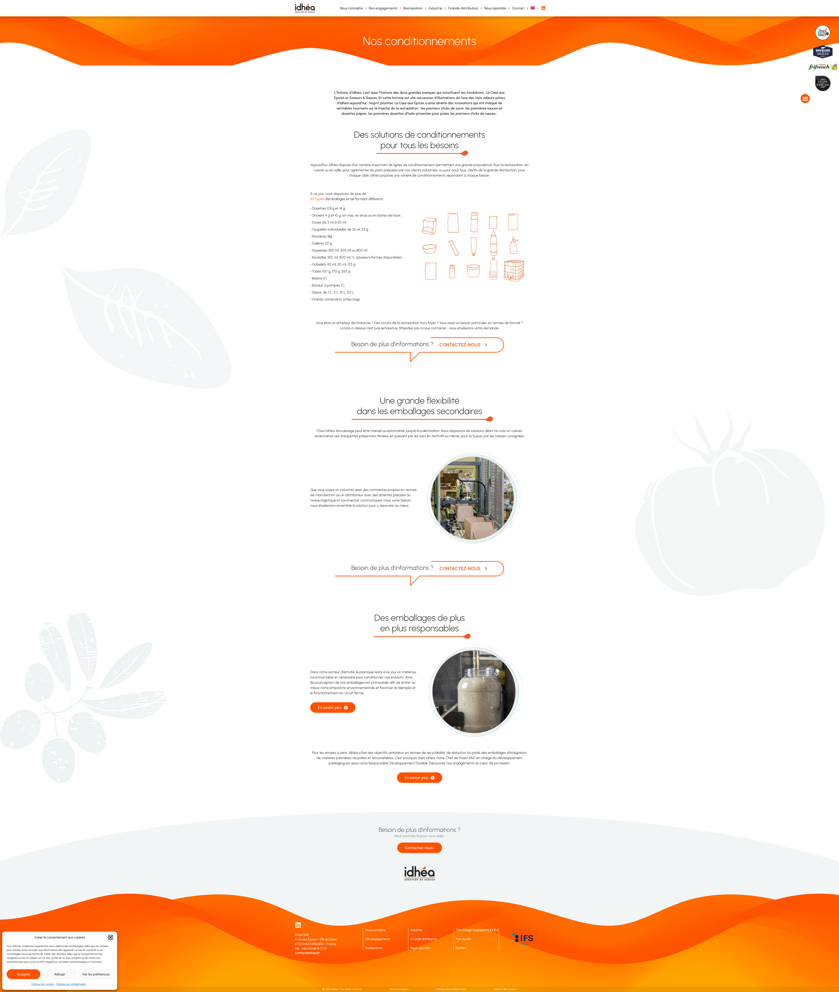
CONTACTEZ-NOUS (459, 344)
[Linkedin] (298, 925)
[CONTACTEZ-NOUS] (486, 345)
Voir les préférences (95, 974)
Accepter (23, 974)
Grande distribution (463, 8)
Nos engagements (383, 8)
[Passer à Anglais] (533, 8)
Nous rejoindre (495, 8)
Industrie (435, 8)
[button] (110, 937)
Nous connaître (351, 8)
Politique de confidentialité (71, 984)
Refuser (59, 974)
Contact (518, 8)
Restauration (413, 8)
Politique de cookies (42, 984)
